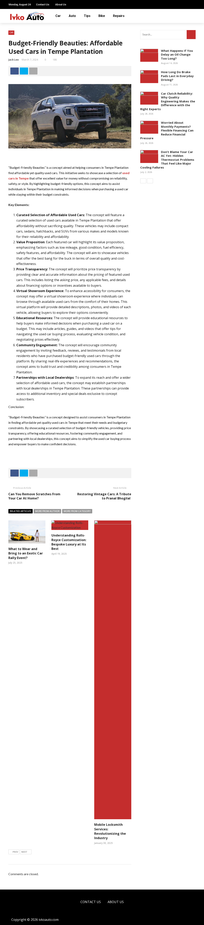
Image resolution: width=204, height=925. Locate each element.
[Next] (150, 181)
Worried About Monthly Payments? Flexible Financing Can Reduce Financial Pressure (166, 130)
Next (24, 851)
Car (58, 16)
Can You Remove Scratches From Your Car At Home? (34, 496)
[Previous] (143, 181)
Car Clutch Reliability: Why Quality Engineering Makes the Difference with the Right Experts (167, 101)
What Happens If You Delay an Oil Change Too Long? (177, 54)
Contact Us (42, 4)
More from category (77, 511)
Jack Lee (13, 59)
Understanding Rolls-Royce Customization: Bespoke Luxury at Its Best (68, 542)
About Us (60, 4)
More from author (47, 511)
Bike (101, 16)
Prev (15, 851)
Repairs (119, 16)
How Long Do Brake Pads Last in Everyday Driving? (177, 76)
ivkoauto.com (49, 919)
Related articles (20, 511)
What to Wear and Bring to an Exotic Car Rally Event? (25, 553)
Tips (87, 16)
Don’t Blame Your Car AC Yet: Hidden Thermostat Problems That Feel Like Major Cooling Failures (167, 159)
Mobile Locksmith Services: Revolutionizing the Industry (110, 831)
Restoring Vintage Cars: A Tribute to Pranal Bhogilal (104, 496)
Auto (72, 16)
